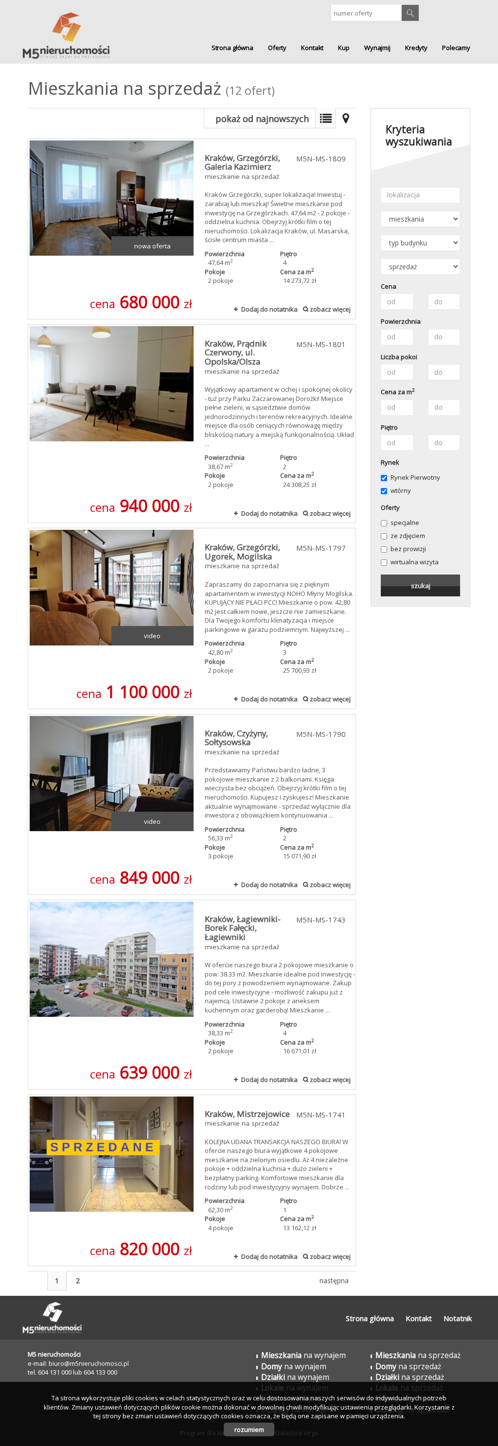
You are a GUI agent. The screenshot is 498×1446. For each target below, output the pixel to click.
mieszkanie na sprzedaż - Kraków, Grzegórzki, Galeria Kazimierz (192, 229)
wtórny (401, 490)
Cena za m (398, 391)
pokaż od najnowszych (262, 118)
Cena (388, 286)
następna (334, 1280)
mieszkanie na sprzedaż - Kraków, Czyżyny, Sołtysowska (192, 804)
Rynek (390, 462)
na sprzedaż (418, 1355)
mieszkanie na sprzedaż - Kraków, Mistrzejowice (192, 1180)
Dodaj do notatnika (269, 309)
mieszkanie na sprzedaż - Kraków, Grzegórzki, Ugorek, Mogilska (192, 618)
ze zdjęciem (408, 535)
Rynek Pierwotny (415, 477)
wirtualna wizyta (415, 561)
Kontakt (312, 47)
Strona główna (232, 47)
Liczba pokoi (399, 356)
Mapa (346, 118)
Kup (344, 47)
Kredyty (416, 47)
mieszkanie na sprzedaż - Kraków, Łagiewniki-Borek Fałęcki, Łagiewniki (192, 994)
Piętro (389, 427)
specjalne (405, 522)
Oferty (277, 47)
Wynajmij (377, 47)
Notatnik (458, 1318)
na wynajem (303, 1355)
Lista (325, 118)
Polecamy (456, 47)
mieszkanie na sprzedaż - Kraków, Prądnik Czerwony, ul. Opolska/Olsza (192, 424)
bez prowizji (408, 548)
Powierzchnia (401, 321)
